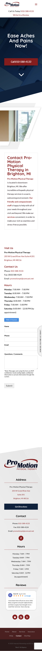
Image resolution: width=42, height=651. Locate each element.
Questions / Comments (13, 354)
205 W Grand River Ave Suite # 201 (19, 256)
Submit (9, 385)
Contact (18, 636)
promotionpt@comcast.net (22, 278)
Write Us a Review (21, 15)
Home (7, 632)
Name (6, 326)
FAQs (11, 636)
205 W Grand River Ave (21, 491)
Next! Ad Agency (21, 647)
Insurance (31, 632)
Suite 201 (21, 494)
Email (6, 345)
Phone (7, 335)
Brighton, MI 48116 (12, 260)
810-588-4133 (27, 11)
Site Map (27, 636)
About (14, 632)
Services (22, 632)
